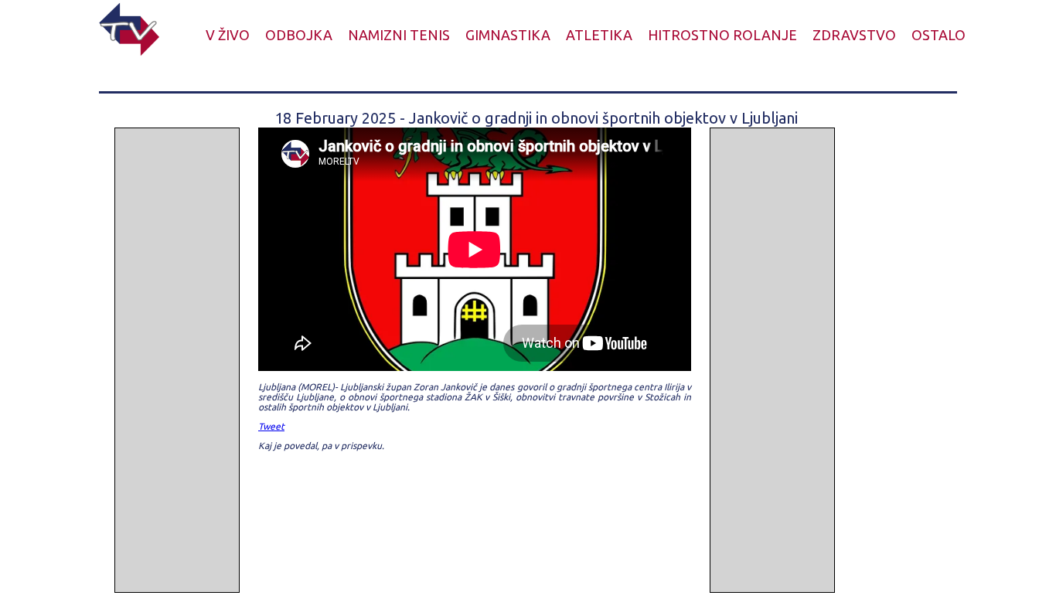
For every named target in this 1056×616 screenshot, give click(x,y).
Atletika (599, 35)
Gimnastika (507, 35)
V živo (228, 35)
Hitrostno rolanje (722, 35)
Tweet (271, 426)
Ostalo (938, 35)
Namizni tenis (399, 35)
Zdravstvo (854, 35)
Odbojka (298, 35)
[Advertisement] (177, 360)
